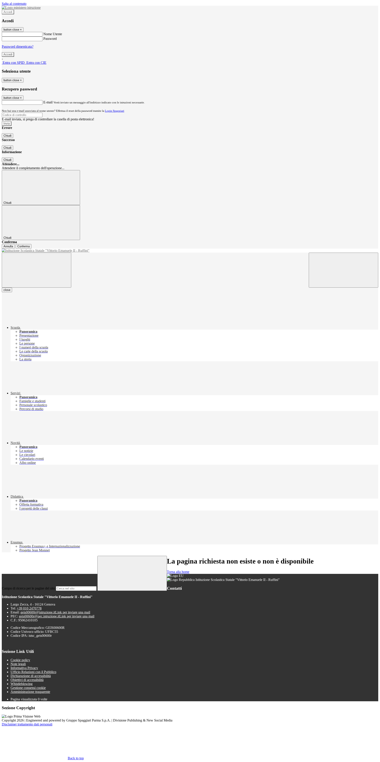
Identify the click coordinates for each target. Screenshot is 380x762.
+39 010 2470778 (29, 608)
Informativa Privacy (24, 668)
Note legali (18, 664)
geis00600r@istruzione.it (55, 612)
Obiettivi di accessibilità (27, 680)
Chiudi (7, 135)
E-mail (48, 102)
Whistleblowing (22, 684)
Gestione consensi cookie (28, 688)
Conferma (23, 246)
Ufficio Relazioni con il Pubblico (33, 672)
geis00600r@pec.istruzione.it (56, 616)
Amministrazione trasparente (30, 692)
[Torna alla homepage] (190, 251)
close (7, 290)
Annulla (8, 246)
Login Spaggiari (114, 110)
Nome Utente (52, 34)
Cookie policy (20, 660)
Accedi (8, 12)
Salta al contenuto (14, 4)
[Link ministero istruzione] (21, 7)
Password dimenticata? (17, 46)
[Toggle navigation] (36, 270)
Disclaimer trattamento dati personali (27, 724)
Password (50, 38)
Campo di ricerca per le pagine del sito (28, 588)
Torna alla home (178, 572)
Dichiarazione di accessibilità (31, 676)
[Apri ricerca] (343, 270)
